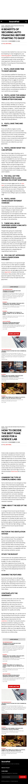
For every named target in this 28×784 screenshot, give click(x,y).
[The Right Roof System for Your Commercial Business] (14, 342)
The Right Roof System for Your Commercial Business (12, 291)
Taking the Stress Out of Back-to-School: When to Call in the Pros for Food (13, 313)
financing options (6, 55)
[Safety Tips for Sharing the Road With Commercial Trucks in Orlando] (14, 367)
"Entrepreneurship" (8, 289)
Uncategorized (6, 321)
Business (5, 302)
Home (2, 25)
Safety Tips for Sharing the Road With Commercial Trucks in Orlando (13, 304)
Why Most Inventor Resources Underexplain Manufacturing (11, 323)
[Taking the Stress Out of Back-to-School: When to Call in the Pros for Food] (14, 388)
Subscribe (22, 777)
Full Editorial (7, 43)
